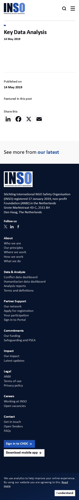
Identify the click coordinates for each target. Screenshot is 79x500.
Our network (12, 306)
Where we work (15, 252)
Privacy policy (13, 385)
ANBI (7, 376)
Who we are (12, 243)
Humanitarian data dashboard (24, 282)
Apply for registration (18, 311)
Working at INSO (15, 401)
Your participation (16, 315)
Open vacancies (15, 406)
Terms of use (12, 381)
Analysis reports (15, 286)
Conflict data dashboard (20, 277)
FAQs (7, 431)
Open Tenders (13, 426)
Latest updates (14, 361)
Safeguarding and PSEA (19, 340)
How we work (13, 257)
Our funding (12, 336)
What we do (12, 261)
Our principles (13, 248)
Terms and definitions (19, 291)
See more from (31, 152)
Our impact (11, 356)
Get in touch (12, 422)
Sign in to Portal (15, 320)
